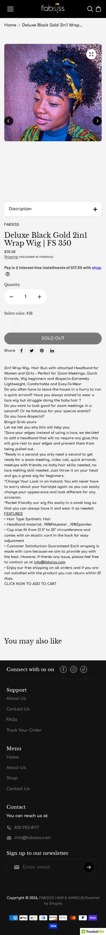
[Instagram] (73, 669)
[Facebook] (21, 350)
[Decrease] (11, 296)
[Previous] (8, 120)
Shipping (11, 256)
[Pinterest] (41, 350)
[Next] (97, 120)
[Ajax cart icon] (98, 9)
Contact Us (18, 709)
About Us (16, 698)
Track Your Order (24, 730)
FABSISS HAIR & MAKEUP (61, 898)
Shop (12, 778)
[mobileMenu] (10, 9)
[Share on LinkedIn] (52, 350)
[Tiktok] (83, 669)
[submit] (88, 867)
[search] (90, 9)
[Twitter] (31, 350)
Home (10, 25)
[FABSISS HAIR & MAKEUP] (53, 9)
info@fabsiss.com (49, 562)
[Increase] (40, 296)
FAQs (12, 719)
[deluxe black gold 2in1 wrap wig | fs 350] (91, 54)
